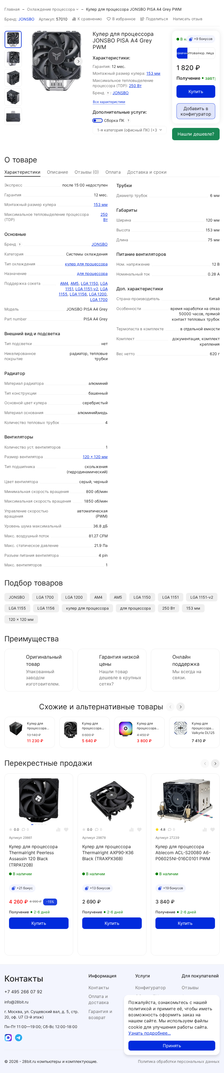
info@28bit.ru (16, 1002)
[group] (56, 61)
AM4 (64, 283)
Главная (12, 9)
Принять (172, 1045)
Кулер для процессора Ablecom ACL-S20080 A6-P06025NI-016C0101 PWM (183, 853)
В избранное (123, 19)
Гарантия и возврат (100, 1014)
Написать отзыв (187, 19)
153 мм (153, 73)
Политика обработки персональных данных (179, 1061)
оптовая (193, 53)
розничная (182, 53)
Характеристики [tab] (22, 172)
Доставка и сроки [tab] (147, 172)
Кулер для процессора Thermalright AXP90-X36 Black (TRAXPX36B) (108, 853)
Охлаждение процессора (51, 9)
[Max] (8, 1038)
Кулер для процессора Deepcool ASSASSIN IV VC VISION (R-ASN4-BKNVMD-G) (38, 726)
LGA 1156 (78, 294)
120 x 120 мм (95, 456)
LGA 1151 (170, 597)
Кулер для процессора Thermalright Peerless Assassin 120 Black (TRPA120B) (33, 856)
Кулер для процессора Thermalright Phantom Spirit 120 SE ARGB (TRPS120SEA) (148, 726)
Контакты (99, 987)
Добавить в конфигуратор (196, 111)
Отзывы (190, 987)
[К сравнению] (58, 829)
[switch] (97, 120)
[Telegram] (18, 1038)
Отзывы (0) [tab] (87, 172)
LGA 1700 (99, 299)
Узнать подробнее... (149, 1033)
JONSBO (26, 19)
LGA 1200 (98, 294)
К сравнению (90, 19)
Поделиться (157, 19)
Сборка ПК (114, 120)
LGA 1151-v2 (86, 288)
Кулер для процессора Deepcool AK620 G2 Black (91, 726)
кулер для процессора (86, 264)
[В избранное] (66, 829)
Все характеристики (109, 102)
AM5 (74, 283)
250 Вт (135, 85)
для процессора (92, 273)
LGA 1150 (89, 283)
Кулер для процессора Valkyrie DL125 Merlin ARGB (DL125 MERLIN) (203, 728)
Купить (195, 91)
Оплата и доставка (99, 999)
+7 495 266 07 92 (23, 991)
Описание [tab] (57, 172)
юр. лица (207, 53)
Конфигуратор (150, 987)
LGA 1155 (17, 608)
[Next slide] (78, 61)
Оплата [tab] (113, 172)
